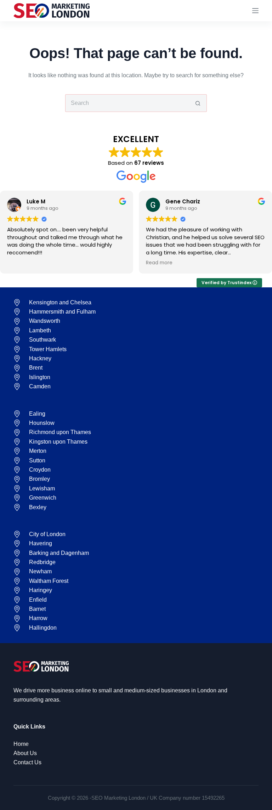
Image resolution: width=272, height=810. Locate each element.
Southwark (42, 340)
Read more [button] (159, 263)
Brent (35, 368)
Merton (37, 451)
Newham (40, 571)
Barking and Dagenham (59, 553)
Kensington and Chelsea (60, 302)
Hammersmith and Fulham (62, 312)
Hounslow (42, 423)
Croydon (40, 470)
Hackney (40, 358)
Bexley (37, 507)
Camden (40, 386)
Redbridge (42, 562)
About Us (25, 753)
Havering (40, 543)
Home (21, 744)
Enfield (38, 600)
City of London (47, 534)
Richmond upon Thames (60, 432)
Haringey (40, 590)
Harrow (38, 618)
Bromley (39, 479)
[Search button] (198, 103)
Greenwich (42, 498)
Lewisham (42, 488)
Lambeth (40, 330)
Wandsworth (44, 321)
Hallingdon (43, 628)
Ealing (37, 414)
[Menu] (255, 10)
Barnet (37, 609)
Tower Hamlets (48, 349)
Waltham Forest (48, 581)
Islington (39, 377)
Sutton (37, 460)
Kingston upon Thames (58, 442)
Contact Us (27, 762)
